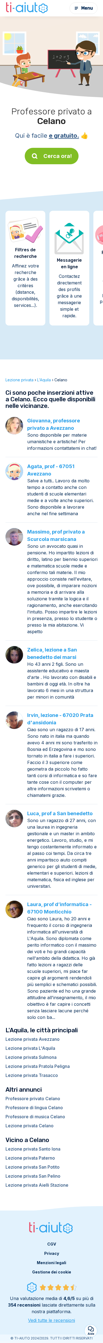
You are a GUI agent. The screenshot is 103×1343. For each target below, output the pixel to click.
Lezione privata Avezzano (32, 1039)
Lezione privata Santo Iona (32, 1149)
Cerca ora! (57, 156)
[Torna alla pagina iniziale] (27, 8)
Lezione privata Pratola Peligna (37, 1066)
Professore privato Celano (32, 1098)
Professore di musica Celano (35, 1116)
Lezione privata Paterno (30, 1158)
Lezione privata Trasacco (31, 1075)
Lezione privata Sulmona (31, 1057)
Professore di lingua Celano (34, 1107)
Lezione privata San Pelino (32, 1176)
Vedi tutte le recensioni (51, 1320)
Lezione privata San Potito (32, 1167)
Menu (87, 8)
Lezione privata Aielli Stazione (36, 1185)
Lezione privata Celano (29, 1125)
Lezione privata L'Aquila (30, 1048)
